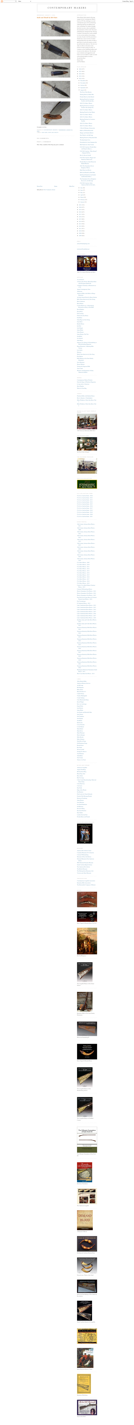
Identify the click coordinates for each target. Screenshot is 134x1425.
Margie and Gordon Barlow (86, 133)
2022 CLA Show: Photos (86, 103)
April (81, 195)
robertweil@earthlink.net (83, 249)
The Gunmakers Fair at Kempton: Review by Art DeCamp (88, 179)
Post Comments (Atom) (49, 189)
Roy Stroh (79, 747)
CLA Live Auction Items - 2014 (85, 502)
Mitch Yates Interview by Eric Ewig (86, 354)
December (83, 80)
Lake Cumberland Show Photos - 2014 (86, 609)
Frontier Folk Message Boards (84, 796)
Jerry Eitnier (80, 714)
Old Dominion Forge (82, 743)
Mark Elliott (80, 729)
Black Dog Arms (81, 773)
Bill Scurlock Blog (81, 771)
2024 (80, 74)
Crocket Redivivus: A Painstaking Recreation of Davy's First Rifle (85, 306)
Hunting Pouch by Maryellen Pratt (88, 137)
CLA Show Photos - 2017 (83, 579)
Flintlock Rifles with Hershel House (86, 396)
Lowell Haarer (80, 726)
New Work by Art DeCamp (86, 135)
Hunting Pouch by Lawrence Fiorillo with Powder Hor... (87, 100)
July (81, 188)
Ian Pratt (79, 326)
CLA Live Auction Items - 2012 (85, 498)
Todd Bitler (80, 755)
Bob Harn (44, 132)
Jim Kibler (79, 336)
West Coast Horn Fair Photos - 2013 (86, 673)
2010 (80, 231)
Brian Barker (80, 303)
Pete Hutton (80, 356)
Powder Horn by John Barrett (87, 97)
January (82, 202)
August (82, 90)
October (82, 85)
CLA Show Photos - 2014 (83, 573)
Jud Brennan (80, 806)
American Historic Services (83, 683)
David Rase (80, 311)
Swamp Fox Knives (82, 751)
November (83, 83)
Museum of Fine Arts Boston (84, 857)
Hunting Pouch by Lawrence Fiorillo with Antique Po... (87, 106)
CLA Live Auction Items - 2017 (85, 508)
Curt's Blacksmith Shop (83, 700)
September (83, 87)
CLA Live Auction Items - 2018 (85, 510)
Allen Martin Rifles (82, 681)
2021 (80, 205)
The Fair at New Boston (86, 92)
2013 (80, 224)
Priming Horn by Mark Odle (87, 94)
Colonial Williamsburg (82, 855)
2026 (80, 69)
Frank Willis (80, 706)
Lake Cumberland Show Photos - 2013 (86, 607)
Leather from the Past (82, 815)
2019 (80, 209)
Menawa (79, 352)
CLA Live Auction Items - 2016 (85, 506)
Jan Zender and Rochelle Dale (84, 712)
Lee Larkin (79, 350)
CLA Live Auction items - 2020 (85, 514)
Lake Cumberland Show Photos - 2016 (86, 613)
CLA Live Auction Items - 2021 (85, 516)
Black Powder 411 (81, 691)
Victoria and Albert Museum (84, 873)
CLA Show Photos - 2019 (83, 583)
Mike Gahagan (80, 739)
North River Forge (81, 741)
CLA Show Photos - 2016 (83, 577)
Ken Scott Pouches (81, 810)
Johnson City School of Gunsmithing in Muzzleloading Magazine (87, 343)
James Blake (80, 330)
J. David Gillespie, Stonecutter (87, 128)
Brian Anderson (81, 301)
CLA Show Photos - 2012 (83, 568)
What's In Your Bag (82, 388)
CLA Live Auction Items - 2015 (85, 504)
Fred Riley (79, 317)
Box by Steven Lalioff (85, 155)
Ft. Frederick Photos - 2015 (83, 603)
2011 (80, 228)
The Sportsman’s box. (85, 140)
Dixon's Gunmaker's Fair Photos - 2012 (86, 591)
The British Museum (82, 869)
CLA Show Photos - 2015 (83, 575)
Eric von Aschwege (82, 704)
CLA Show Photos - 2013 (83, 571)
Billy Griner (80, 689)
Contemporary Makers (67, 7)
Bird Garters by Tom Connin (87, 144)
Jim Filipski (80, 718)
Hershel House (80, 324)
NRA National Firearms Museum (85, 862)
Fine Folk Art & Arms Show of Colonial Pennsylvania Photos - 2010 (87, 598)
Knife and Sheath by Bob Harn (87, 172)
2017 (80, 214)
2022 (80, 78)
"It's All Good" (80, 279)
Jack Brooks (80, 708)
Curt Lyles (79, 786)
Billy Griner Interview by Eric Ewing (86, 299)
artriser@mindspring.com (83, 243)
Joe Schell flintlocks (82, 804)
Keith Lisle (79, 722)
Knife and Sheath (53, 132)
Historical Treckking (82, 798)
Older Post (71, 186)
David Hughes (80, 309)
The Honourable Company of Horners (86, 885)
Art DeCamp (80, 685)
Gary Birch (79, 322)
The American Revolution (83, 867)
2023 (80, 76)
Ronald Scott (80, 745)
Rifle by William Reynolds (86, 130)
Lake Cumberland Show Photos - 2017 (86, 615)
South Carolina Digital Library (84, 865)
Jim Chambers (80, 716)
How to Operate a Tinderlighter (84, 398)
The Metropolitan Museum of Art (85, 871)
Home (55, 186)
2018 (80, 212)
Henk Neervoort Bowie (85, 170)
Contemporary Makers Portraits (84, 380)
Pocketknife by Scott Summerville (88, 142)
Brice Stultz (80, 776)
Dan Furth (79, 788)
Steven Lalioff (80, 749)
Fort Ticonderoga (81, 601)
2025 (80, 71)
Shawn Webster (81, 364)
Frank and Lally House (82, 315)
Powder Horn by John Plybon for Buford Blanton (88, 162)
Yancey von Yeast (81, 760)
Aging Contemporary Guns (83, 289)
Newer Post (39, 186)
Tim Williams (80, 753)
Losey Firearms (81, 724)
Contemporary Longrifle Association (86, 881)
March (82, 197)
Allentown (79, 291)
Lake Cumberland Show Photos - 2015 (86, 611)
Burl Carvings (80, 778)
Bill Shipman (80, 687)
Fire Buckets (80, 792)
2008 (80, 235)
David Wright (80, 702)
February (82, 199)
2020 (80, 207)
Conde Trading (80, 698)
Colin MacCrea (81, 783)
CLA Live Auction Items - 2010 (85, 495)
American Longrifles (82, 767)
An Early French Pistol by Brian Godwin (87, 297)
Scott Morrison (80, 362)
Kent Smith (80, 812)
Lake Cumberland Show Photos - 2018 (86, 618)
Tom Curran (80, 757)
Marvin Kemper (81, 735)
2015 (80, 219)
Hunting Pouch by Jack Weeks (87, 112)
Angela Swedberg (81, 769)
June (81, 190)
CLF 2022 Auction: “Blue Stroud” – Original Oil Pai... (88, 152)
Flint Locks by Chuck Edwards (84, 794)
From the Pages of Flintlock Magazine (86, 382)
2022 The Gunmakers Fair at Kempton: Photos (87, 166)
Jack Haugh (80, 328)
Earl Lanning (80, 313)
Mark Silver (80, 731)
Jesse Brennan (80, 802)
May (81, 192)
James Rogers (80, 332)
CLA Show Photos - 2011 (83, 566)
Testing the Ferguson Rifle (83, 366)
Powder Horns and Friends (83, 817)
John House (80, 340)
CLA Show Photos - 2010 (83, 564)
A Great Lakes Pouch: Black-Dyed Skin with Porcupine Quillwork (86, 282)
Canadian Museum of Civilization (85, 852)
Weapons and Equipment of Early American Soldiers (85, 371)
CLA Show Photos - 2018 (83, 581)
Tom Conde (80, 368)
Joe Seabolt (80, 338)
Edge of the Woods (81, 790)
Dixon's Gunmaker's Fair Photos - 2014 (86, 593)
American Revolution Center (84, 850)
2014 (80, 221)
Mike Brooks (80, 737)
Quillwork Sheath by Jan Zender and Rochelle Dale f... (88, 175)
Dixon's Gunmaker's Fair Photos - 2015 (86, 595)
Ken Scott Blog (81, 808)
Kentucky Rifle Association (84, 883)
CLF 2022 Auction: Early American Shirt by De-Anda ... (88, 184)
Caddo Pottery (80, 693)
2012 (80, 226)
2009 (80, 233)
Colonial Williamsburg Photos (84, 589)
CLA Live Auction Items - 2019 (85, 512)
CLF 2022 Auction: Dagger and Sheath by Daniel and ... (88, 158)
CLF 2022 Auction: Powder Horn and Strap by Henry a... (88, 148)
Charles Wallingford (82, 696)
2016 (80, 216)
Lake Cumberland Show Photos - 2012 (86, 605)
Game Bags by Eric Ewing (83, 320)
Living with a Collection (83, 384)
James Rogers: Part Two (83, 334)
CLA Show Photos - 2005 (83, 562)
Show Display (80, 386)
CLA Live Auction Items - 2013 (85, 500)
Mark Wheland (80, 733)
